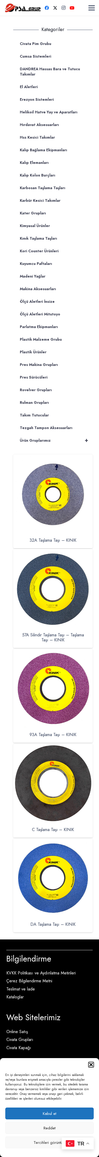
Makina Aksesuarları (38, 288)
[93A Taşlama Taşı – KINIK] (53, 652)
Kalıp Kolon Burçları (37, 175)
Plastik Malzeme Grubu (41, 339)
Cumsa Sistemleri (35, 56)
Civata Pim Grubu (35, 43)
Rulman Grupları (34, 402)
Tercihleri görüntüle (49, 1142)
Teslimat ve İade (20, 989)
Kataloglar (15, 997)
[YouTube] (72, 8)
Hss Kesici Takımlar (37, 137)
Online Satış (17, 1032)
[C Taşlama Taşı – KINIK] (53, 747)
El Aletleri (29, 86)
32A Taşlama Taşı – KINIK (53, 540)
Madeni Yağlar (32, 276)
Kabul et (49, 1113)
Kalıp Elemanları (34, 162)
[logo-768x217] (23, 8)
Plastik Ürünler (33, 352)
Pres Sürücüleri (34, 377)
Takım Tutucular (34, 415)
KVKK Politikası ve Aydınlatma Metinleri (41, 973)
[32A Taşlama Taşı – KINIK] (53, 458)
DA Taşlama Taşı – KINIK (53, 924)
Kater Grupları (33, 213)
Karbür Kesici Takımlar (40, 200)
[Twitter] (55, 8)
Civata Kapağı (18, 1048)
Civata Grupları (19, 1040)
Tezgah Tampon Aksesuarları (46, 427)
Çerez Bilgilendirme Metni (29, 981)
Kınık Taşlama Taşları (38, 238)
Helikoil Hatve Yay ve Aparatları (48, 112)
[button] (91, 1064)
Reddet (49, 1128)
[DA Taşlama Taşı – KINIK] (53, 842)
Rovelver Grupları (36, 390)
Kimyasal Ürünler (35, 225)
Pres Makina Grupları (39, 364)
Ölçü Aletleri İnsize (37, 301)
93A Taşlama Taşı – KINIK (53, 735)
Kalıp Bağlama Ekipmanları (43, 150)
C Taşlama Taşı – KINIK (53, 830)
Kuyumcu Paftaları (36, 263)
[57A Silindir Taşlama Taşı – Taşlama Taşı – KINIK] (53, 553)
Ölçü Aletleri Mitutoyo (40, 314)
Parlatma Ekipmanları (39, 326)
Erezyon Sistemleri (37, 99)
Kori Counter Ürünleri (39, 251)
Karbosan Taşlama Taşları (42, 187)
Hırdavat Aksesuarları (39, 124)
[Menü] (91, 7)
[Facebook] (47, 8)
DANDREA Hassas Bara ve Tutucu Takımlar (50, 71)
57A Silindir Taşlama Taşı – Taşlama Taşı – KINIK (53, 637)
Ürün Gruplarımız (54, 440)
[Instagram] (63, 8)
